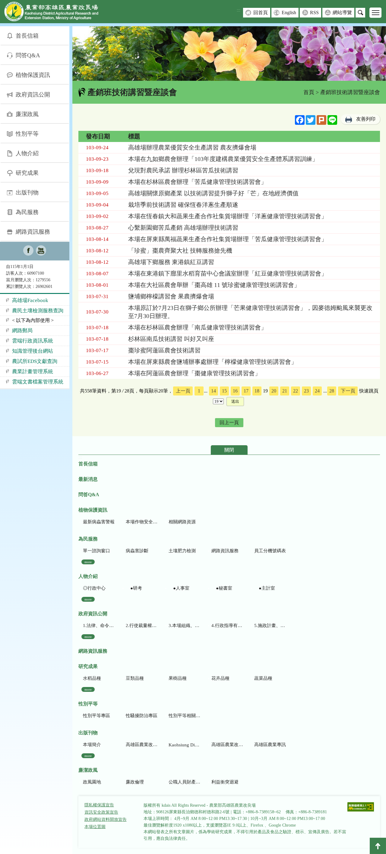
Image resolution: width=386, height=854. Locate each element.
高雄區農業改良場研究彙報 (141, 744)
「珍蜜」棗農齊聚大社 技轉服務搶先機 (180, 250)
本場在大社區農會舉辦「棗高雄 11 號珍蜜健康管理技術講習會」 (214, 285)
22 (295, 390)
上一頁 (183, 390)
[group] (229, 53)
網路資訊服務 (33, 231)
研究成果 (27, 173)
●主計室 (264, 588)
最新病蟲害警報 (99, 521)
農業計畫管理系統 (32, 371)
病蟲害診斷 (137, 550)
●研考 (134, 588)
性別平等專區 (96, 715)
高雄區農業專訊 (270, 744)
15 (224, 390)
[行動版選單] (375, 13)
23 (306, 390)
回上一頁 (229, 422)
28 (331, 390)
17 (246, 390)
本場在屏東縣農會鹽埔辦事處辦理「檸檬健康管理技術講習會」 (212, 361)
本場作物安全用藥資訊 (141, 521)
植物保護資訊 (33, 75)
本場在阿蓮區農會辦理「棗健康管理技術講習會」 (194, 373)
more (88, 562)
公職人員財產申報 (184, 782)
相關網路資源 (182, 521)
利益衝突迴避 (225, 782)
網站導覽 (342, 12)
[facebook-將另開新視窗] (28, 251)
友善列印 (365, 118)
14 (213, 390)
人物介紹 (27, 153)
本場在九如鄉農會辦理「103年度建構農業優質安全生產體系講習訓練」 (223, 159)
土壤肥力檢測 (182, 550)
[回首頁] (56, 13)
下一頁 (348, 390)
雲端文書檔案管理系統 (37, 382)
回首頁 (260, 12)
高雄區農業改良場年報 (227, 744)
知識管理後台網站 (32, 351)
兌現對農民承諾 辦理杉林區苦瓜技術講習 (183, 170)
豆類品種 (135, 678)
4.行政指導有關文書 (227, 625)
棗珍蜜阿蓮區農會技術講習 (164, 350)
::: (238, 10)
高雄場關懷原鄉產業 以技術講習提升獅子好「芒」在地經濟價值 (213, 193)
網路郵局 (22, 330)
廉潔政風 (27, 114)
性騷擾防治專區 (141, 715)
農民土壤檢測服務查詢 (37, 311)
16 (235, 390)
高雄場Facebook (30, 300)
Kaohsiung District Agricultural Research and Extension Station (184, 744)
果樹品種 (178, 678)
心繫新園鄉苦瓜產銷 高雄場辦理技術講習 (183, 227)
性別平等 (27, 134)
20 (273, 390)
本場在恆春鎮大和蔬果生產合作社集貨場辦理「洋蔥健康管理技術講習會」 (227, 216)
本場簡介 (92, 744)
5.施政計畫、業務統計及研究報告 (270, 625)
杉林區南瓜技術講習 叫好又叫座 (171, 339)
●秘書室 (221, 588)
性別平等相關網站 (184, 715)
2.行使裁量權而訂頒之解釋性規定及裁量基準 (141, 625)
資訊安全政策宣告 (101, 812)
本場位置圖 (95, 826)
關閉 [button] (229, 449)
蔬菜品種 (263, 678)
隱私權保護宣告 (99, 805)
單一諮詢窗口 (96, 550)
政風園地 (92, 782)
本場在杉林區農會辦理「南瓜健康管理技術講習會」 (197, 327)
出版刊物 (27, 192)
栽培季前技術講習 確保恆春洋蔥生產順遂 (183, 204)
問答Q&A (28, 55)
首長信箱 (27, 36)
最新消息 (88, 479)
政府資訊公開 (33, 94)
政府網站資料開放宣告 (105, 819)
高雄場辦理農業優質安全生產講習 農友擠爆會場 (192, 147)
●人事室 (179, 588)
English (289, 12)
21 (284, 390)
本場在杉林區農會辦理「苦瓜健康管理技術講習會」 (197, 181)
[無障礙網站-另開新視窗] (360, 807)
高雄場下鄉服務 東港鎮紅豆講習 (171, 262)
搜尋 (360, 12)
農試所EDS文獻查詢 (34, 361)
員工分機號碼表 (270, 550)
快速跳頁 (368, 390)
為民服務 (27, 212)
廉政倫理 (135, 782)
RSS (314, 12)
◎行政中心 (94, 588)
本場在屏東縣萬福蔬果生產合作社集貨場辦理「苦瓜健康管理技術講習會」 (227, 239)
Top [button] (378, 846)
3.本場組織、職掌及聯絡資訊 (184, 625)
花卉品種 (220, 678)
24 (317, 390)
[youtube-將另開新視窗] (41, 251)
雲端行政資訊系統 (32, 341)
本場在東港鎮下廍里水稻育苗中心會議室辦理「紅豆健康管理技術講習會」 (227, 273)
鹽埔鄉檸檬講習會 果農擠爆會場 (171, 296)
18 (257, 390)
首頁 (308, 92)
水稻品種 (92, 678)
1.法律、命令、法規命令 (99, 625)
